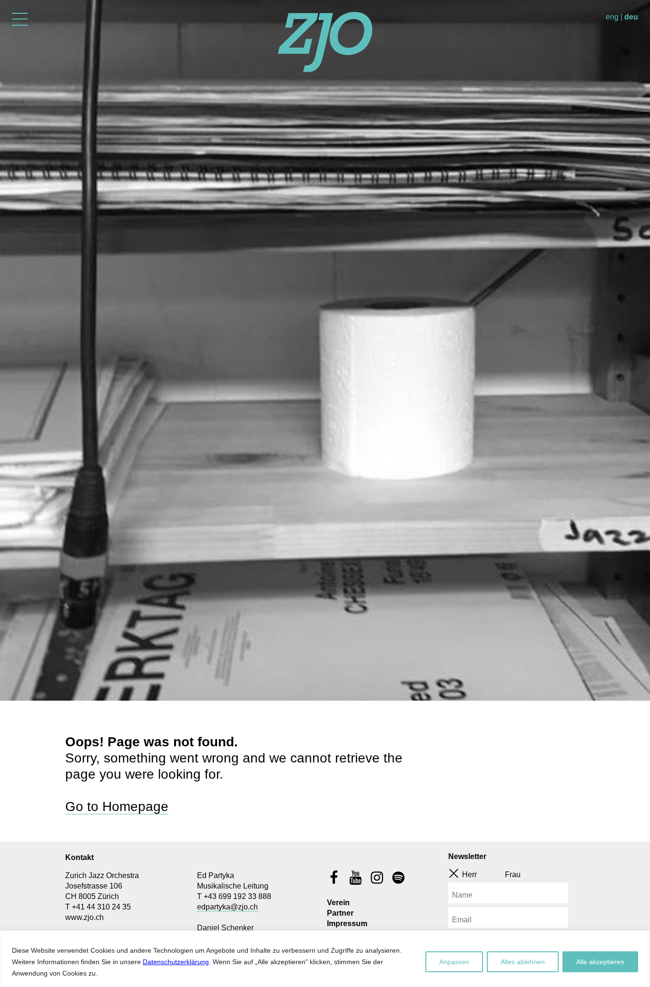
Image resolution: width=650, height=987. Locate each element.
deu (631, 17)
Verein (338, 903)
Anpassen (454, 962)
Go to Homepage (116, 806)
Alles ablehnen (523, 962)
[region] (325, 958)
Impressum (347, 923)
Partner (340, 913)
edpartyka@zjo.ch (227, 907)
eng (612, 17)
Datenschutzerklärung (176, 962)
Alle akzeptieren (600, 962)
